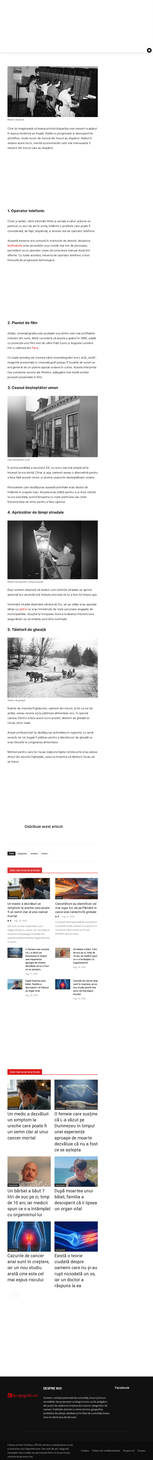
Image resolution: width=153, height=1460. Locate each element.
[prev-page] (9, 1295)
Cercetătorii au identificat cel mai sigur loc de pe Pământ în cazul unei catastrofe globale (76, 908)
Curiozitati (13, 897)
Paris (35, 348)
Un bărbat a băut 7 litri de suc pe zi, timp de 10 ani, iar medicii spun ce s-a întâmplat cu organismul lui (85, 956)
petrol (23, 609)
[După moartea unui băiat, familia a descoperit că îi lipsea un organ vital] (14, 984)
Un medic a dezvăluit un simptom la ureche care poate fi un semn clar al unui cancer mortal (28, 1126)
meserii (34, 853)
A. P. (9, 920)
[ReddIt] (37, 57)
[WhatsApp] (20, 57)
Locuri (59, 897)
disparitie (22, 853)
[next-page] (15, 1295)
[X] (28, 57)
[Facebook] (11, 57)
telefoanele (14, 245)
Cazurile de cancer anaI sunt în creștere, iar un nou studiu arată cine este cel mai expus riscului (85, 988)
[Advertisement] (52, 181)
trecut (44, 853)
